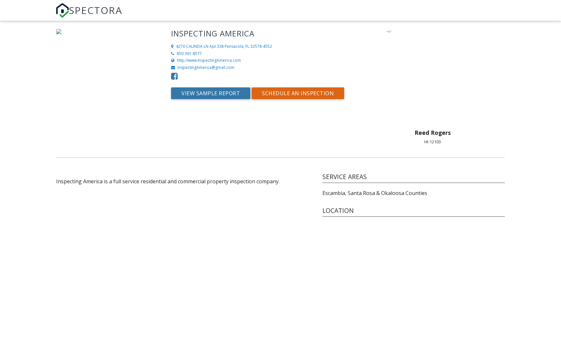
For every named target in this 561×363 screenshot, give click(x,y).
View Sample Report (210, 93)
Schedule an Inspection (298, 93)
